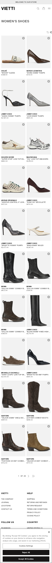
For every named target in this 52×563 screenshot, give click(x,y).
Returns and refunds (37, 502)
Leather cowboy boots (37, 418)
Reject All (26, 552)
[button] (38, 8)
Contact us (6, 509)
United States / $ (35, 528)
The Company (7, 499)
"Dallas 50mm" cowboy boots (39, 289)
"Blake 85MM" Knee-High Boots (39, 332)
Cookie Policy (33, 516)
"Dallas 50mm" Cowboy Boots (13, 289)
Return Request (34, 506)
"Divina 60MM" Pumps (36, 73)
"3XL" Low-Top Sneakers (37, 159)
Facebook (5, 528)
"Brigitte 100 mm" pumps (37, 375)
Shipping (31, 499)
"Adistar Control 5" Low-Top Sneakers (13, 202)
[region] (26, 546)
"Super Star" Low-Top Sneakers (13, 159)
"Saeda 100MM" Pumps (11, 116)
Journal (5, 502)
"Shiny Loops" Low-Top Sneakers (13, 375)
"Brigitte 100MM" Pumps (12, 245)
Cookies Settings (26, 546)
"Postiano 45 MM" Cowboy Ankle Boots (13, 461)
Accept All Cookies (26, 559)
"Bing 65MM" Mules (35, 245)
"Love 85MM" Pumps (35, 116)
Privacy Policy (34, 512)
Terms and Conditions (37, 509)
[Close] (49, 532)
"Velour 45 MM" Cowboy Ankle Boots (39, 461)
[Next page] (28, 476)
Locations (6, 506)
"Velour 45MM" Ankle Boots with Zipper (13, 418)
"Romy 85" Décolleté (36, 202)
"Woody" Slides (8, 73)
